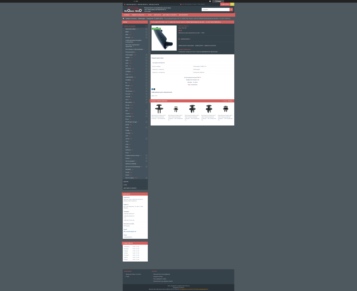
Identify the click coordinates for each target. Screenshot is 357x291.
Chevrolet (128, 116)
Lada (127, 144)
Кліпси (128, 158)
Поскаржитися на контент (186, 289)
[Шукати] (231, 9)
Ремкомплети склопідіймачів (161, 274)
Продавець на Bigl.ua (178, 287)
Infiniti (127, 175)
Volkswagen (141, 18)
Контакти (157, 15)
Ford (127, 74)
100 (189, 84)
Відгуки (126, 181)
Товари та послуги (138, 15)
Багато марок (130, 178)
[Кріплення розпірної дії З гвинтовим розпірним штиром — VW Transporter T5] (175, 109)
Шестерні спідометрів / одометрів (133, 45)
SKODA (128, 57)
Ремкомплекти (130, 52)
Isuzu (127, 152)
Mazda (128, 108)
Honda (127, 105)
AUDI (127, 60)
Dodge (127, 130)
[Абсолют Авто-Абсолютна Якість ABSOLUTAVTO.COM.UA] (133, 9)
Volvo (127, 88)
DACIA (127, 124)
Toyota (128, 113)
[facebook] (152, 89)
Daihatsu (128, 150)
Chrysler (128, 133)
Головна (126, 15)
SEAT (127, 63)
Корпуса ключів (158, 276)
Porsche (128, 94)
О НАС (127, 276)
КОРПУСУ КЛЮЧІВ (131, 164)
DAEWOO (128, 169)
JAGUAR (128, 96)
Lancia (127, 138)
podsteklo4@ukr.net (130, 231)
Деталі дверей (130, 161)
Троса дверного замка (159, 279)
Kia (126, 82)
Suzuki (127, 172)
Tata (127, 141)
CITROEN (128, 71)
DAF (127, 110)
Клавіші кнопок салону (132, 155)
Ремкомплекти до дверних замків (163, 281)
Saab (127, 127)
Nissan (128, 85)
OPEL (127, 34)
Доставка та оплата (170, 15)
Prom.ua (187, 286)
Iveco (127, 99)
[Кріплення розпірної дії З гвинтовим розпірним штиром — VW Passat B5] (159, 109)
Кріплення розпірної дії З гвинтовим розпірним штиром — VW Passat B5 (159, 117)
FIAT (127, 66)
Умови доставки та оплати (133, 274)
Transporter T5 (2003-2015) (154, 18)
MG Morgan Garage (131, 122)
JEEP (127, 136)
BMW (127, 32)
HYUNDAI (128, 80)
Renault (128, 37)
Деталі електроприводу (133, 166)
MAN (127, 147)
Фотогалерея (183, 15)
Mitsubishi (129, 102)
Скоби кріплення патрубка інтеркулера (133, 41)
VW (198, 77)
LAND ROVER (129, 77)
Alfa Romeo (129, 91)
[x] (154, 89)
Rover (127, 119)
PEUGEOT (128, 69)
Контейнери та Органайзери (134, 49)
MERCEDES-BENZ (131, 29)
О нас (150, 15)
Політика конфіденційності (201, 289)
